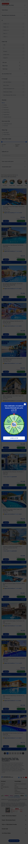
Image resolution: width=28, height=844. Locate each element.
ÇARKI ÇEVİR (14, 438)
